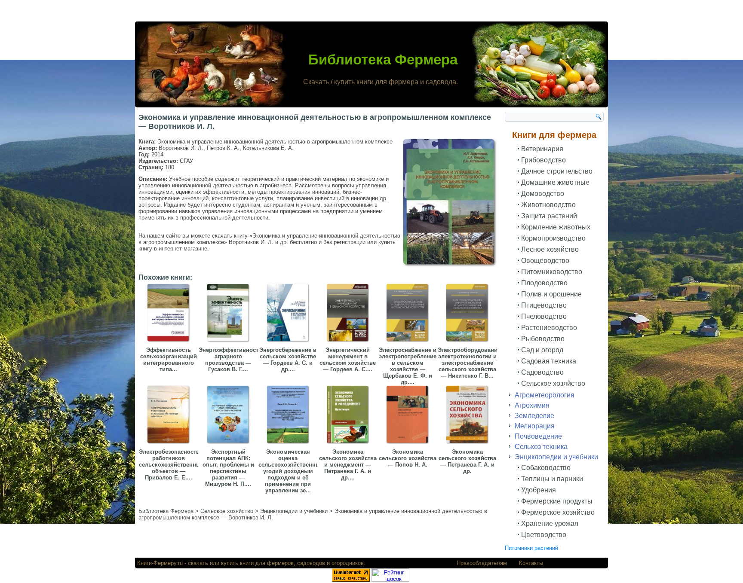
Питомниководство (551, 271)
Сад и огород (542, 350)
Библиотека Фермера (382, 59)
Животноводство (548, 204)
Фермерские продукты (557, 501)
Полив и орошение (551, 294)
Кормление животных (555, 227)
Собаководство (546, 467)
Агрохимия (532, 405)
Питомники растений (531, 548)
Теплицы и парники (552, 478)
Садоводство (542, 372)
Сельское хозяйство (553, 383)
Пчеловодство (544, 316)
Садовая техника (548, 361)
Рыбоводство (543, 338)
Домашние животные (555, 182)
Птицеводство (544, 305)
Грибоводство (543, 160)
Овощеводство (545, 260)
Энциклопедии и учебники (556, 457)
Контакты (531, 563)
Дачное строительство (557, 171)
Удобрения (538, 490)
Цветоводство (543, 534)
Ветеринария (542, 149)
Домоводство (542, 193)
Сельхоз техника (541, 446)
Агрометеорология (544, 395)
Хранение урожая (549, 523)
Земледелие (534, 415)
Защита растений (549, 216)
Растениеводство (549, 327)
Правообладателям (482, 563)
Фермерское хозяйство (558, 512)
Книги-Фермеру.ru (160, 563)
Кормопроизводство (553, 238)
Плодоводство (544, 283)
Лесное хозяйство (550, 249)
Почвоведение (538, 436)
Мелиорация (535, 426)
